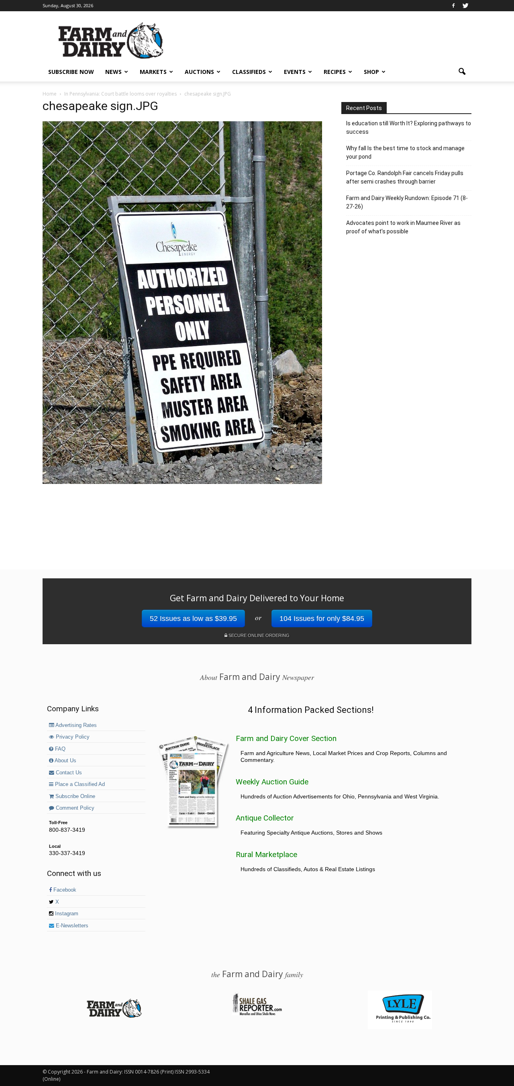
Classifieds (249, 72)
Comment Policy (74, 808)
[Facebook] (453, 5)
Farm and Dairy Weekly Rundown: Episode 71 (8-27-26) (407, 202)
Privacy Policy (72, 737)
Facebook (64, 890)
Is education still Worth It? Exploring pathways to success (408, 127)
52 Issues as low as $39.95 (193, 618)
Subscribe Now (71, 72)
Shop (371, 72)
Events (295, 72)
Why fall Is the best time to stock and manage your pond (405, 152)
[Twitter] (465, 5)
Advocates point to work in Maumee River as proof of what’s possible (403, 227)
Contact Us (68, 773)
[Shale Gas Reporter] (257, 1014)
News (113, 72)
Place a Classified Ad (79, 784)
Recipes (335, 72)
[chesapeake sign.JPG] (182, 482)
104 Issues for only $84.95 (321, 618)
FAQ (59, 749)
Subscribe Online (74, 796)
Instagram (65, 914)
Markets (153, 72)
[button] (461, 72)
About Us (64, 760)
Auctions (199, 72)
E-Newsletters (71, 926)
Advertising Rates (75, 725)
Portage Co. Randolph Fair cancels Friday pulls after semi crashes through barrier (404, 177)
